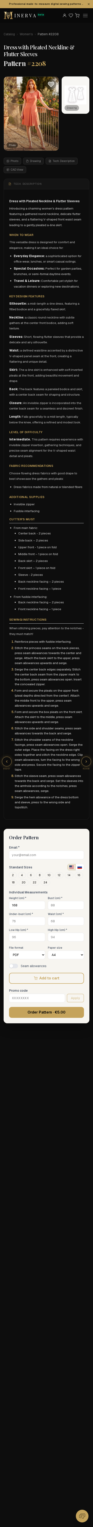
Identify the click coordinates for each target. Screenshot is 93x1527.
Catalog (9, 34)
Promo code (18, 991)
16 (79, 875)
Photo (14, 161)
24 (45, 882)
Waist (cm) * (56, 914)
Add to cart (49, 978)
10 (49, 875)
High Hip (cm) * (57, 930)
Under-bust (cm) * (21, 914)
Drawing (35, 161)
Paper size (55, 948)
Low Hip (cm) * (18, 930)
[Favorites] (71, 15)
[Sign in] (64, 15)
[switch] (13, 966)
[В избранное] (51, 84)
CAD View (17, 170)
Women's (26, 34)
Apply (75, 998)
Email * (14, 847)
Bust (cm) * (55, 898)
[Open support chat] (82, 1516)
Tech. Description (64, 161)
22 (34, 882)
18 (13, 882)
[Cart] (77, 15)
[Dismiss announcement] (88, 4)
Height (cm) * (17, 898)
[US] (71, 867)
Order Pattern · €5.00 (46, 1012)
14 (69, 875)
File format (16, 948)
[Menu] (85, 15)
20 (24, 882)
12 (59, 875)
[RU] (80, 867)
